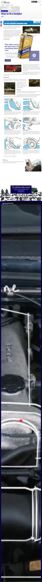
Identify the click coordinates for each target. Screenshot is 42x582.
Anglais (14, 156)
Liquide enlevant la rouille (20, 23)
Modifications (4, 11)
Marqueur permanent (13, 23)
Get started (8, 60)
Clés (5, 23)
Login (39, 1)
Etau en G (25, 23)
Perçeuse (8, 23)
